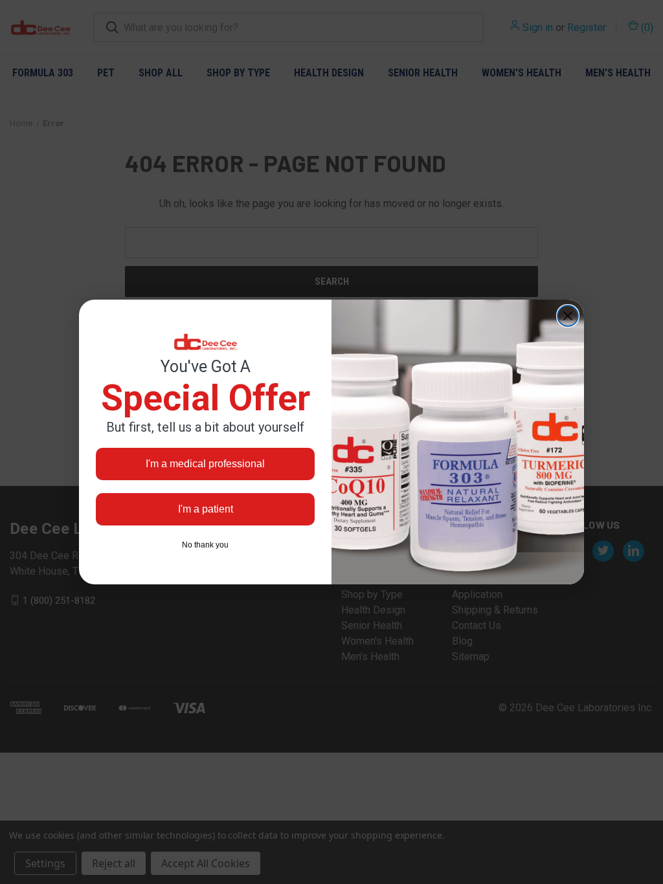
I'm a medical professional (205, 463)
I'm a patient (205, 508)
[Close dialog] (568, 316)
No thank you (205, 544)
